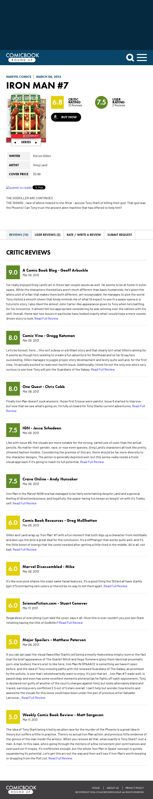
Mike (70, 566)
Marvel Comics (18, 77)
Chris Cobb (55, 386)
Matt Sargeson (90, 714)
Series (26, 142)
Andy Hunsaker (64, 479)
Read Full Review (46, 318)
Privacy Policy (135, 788)
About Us (113, 788)
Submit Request (119, 235)
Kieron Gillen (42, 156)
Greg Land (40, 165)
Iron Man (30, 85)
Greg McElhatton (82, 520)
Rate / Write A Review (84, 235)
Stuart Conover (73, 603)
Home (96, 788)
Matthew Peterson (69, 639)
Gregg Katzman (60, 335)
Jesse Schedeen (47, 428)
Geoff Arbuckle (74, 270)
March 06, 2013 (48, 77)
